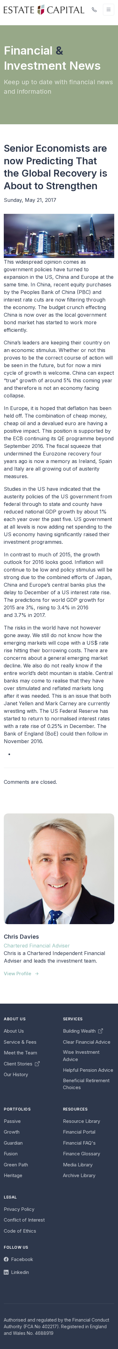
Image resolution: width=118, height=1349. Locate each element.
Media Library (78, 1165)
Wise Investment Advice (81, 1055)
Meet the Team (20, 1053)
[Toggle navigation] (108, 9)
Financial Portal (79, 1132)
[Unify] (44, 9)
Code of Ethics (20, 1231)
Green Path (16, 1165)
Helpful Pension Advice (88, 1070)
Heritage (13, 1175)
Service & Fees (20, 1042)
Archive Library (79, 1175)
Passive (12, 1121)
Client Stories (19, 1064)
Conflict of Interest (24, 1220)
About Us (14, 1031)
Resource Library (81, 1121)
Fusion (11, 1154)
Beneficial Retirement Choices (86, 1084)
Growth (12, 1132)
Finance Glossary (81, 1154)
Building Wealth (80, 1031)
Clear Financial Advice (86, 1042)
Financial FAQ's (79, 1143)
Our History (16, 1074)
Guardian (13, 1143)
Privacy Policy (19, 1209)
